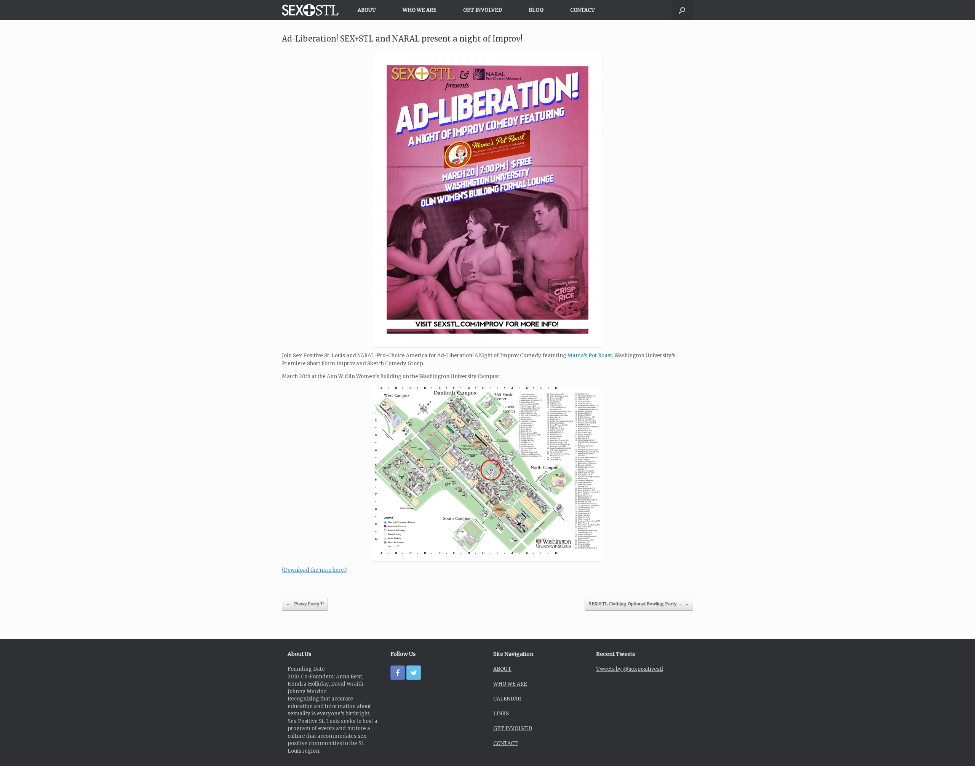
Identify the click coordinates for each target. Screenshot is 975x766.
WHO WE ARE (419, 10)
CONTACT (582, 10)
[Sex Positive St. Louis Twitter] (413, 672)
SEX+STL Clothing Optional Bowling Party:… (639, 603)
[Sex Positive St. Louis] (310, 10)
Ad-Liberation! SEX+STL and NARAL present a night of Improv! (402, 38)
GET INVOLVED (482, 10)
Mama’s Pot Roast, (590, 355)
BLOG (536, 10)
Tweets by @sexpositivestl (629, 669)
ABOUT (367, 10)
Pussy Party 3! (305, 603)
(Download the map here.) (314, 570)
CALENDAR (507, 699)
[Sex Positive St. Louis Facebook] (397, 672)
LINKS (501, 713)
